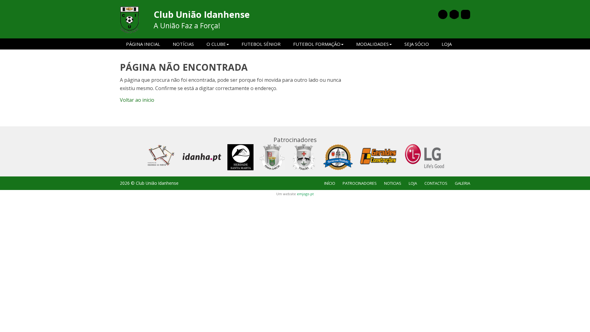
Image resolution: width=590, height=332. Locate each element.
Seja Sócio (416, 44)
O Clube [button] (216, 44)
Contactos (435, 183)
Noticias (392, 183)
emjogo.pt (305, 194)
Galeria (462, 183)
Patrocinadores (360, 183)
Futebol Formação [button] (316, 44)
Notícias (183, 44)
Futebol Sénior (261, 44)
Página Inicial (143, 44)
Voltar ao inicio (137, 100)
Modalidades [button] (372, 44)
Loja (447, 44)
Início (329, 183)
